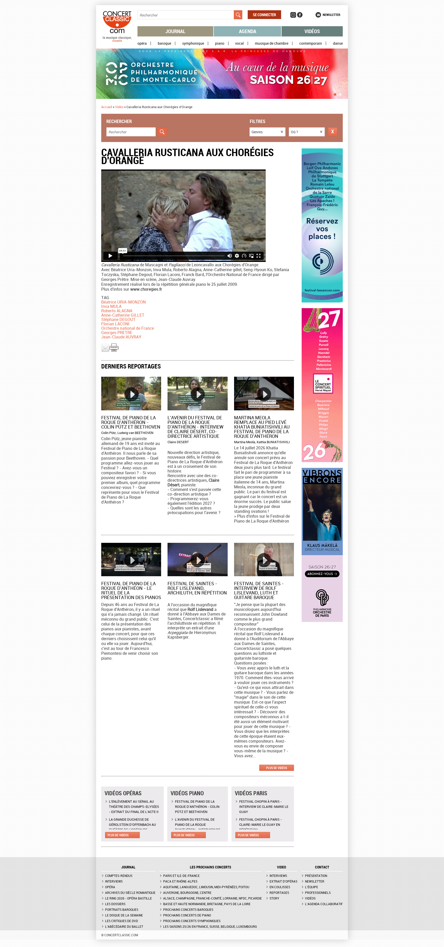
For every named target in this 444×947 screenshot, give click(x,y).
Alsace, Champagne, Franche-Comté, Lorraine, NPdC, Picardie (212, 898)
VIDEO (281, 867)
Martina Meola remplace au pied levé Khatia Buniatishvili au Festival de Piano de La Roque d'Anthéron (262, 426)
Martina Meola (244, 442)
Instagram (293, 15)
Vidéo (119, 107)
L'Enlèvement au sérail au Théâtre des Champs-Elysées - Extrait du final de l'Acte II (134, 806)
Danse (338, 43)
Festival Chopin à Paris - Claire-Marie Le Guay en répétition (260, 824)
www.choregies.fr (146, 289)
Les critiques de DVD (121, 921)
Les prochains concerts (210, 867)
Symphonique (193, 43)
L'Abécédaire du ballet (124, 926)
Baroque (164, 43)
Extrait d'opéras (283, 881)
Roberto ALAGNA (116, 311)
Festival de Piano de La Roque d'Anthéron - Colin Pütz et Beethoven (130, 422)
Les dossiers (115, 904)
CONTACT (322, 867)
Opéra (142, 43)
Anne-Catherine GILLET (122, 315)
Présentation (316, 876)
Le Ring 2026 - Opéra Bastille (128, 898)
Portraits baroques (121, 909)
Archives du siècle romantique (130, 893)
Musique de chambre (271, 43)
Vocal (239, 43)
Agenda (247, 31)
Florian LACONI (115, 324)
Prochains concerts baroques (188, 909)
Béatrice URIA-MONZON (123, 302)
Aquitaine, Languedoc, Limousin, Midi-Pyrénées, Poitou (206, 887)
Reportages (279, 893)
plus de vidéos (276, 768)
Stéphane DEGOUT (118, 319)
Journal (175, 31)
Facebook (300, 15)
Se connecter (264, 14)
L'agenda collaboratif (324, 904)
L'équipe (311, 887)
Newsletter (331, 14)
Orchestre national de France (127, 328)
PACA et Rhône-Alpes (180, 881)
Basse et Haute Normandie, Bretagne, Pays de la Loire (207, 904)
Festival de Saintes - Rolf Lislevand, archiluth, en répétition (197, 588)
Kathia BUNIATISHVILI (273, 442)
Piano (219, 43)
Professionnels (318, 893)
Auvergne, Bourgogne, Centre (187, 893)
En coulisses (280, 887)
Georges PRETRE (116, 332)
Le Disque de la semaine (124, 915)
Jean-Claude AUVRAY (121, 337)
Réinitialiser (332, 131)
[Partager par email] (105, 350)
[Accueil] (117, 41)
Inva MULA (111, 306)
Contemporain (310, 43)
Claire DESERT (178, 442)
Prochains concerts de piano (187, 915)
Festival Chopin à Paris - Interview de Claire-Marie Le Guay (263, 806)
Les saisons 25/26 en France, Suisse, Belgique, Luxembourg (210, 926)
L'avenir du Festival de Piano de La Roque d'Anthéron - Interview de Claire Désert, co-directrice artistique (196, 426)
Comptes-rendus (118, 876)
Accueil (106, 107)
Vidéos (312, 31)
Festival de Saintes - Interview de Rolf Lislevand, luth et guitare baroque (259, 590)
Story (274, 898)
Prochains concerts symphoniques (191, 921)
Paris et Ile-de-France (181, 876)
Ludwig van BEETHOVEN (135, 432)
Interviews (114, 881)
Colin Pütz (108, 432)
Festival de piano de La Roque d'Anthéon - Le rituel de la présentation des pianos (131, 590)
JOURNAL (128, 867)
